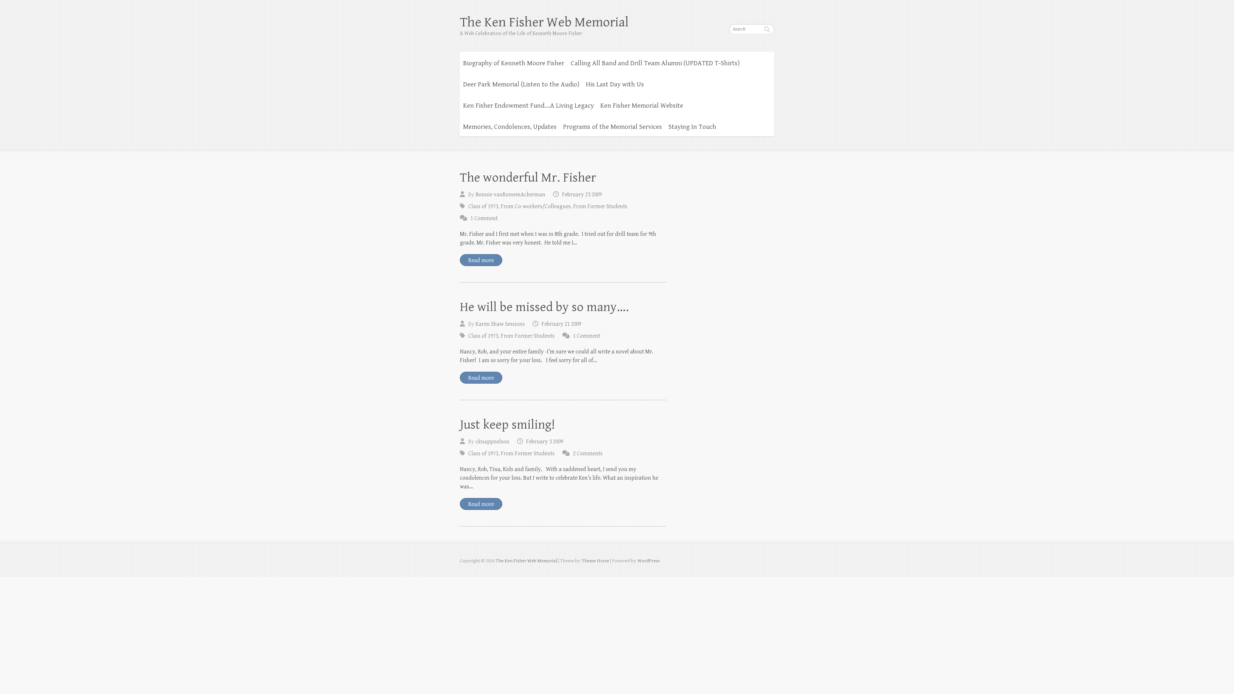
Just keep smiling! (507, 424)
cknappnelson (492, 441)
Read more (481, 260)
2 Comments (588, 453)
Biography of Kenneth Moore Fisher (513, 63)
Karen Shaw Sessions (500, 324)
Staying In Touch (692, 127)
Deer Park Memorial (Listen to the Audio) (521, 84)
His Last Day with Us (615, 84)
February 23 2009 (582, 194)
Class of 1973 (483, 206)
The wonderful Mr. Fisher (528, 177)
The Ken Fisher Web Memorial (544, 22)
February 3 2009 (544, 441)
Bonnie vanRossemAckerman (510, 194)
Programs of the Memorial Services (612, 127)
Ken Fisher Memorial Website (641, 106)
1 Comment (484, 218)
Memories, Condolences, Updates (510, 127)
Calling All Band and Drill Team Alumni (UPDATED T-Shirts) (655, 63)
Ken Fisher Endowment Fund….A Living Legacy (528, 106)
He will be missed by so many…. (544, 307)
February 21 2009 (561, 324)
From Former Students (600, 206)
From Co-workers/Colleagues (536, 206)
